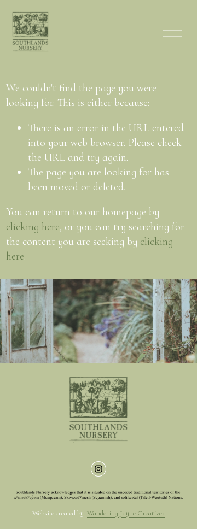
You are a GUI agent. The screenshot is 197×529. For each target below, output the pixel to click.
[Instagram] (98, 469)
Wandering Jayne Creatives (126, 513)
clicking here (33, 226)
